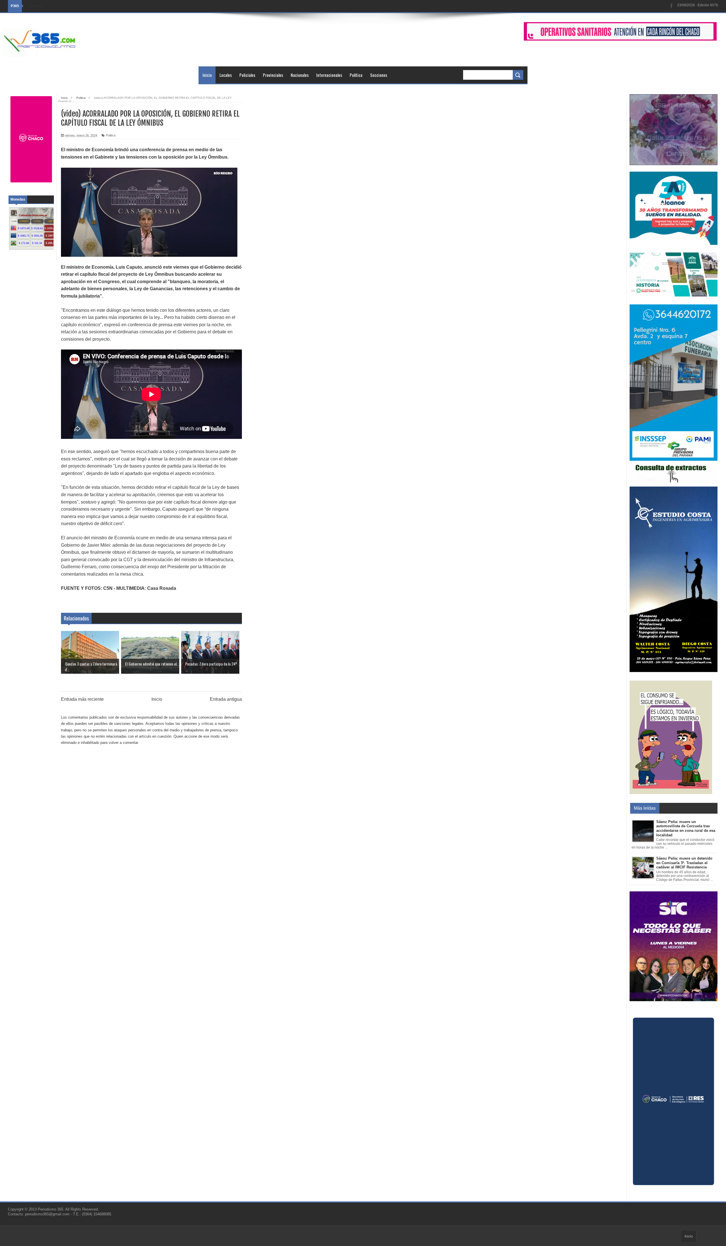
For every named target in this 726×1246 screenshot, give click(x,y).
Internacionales (329, 75)
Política (356, 75)
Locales (226, 75)
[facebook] (671, 6)
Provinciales (273, 75)
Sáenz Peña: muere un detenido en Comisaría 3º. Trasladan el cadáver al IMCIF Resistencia (684, 862)
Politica (110, 135)
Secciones (378, 75)
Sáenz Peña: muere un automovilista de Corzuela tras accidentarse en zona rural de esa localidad (685, 828)
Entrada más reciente (82, 699)
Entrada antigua (226, 699)
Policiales (247, 75)
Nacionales (300, 75)
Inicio (207, 75)
